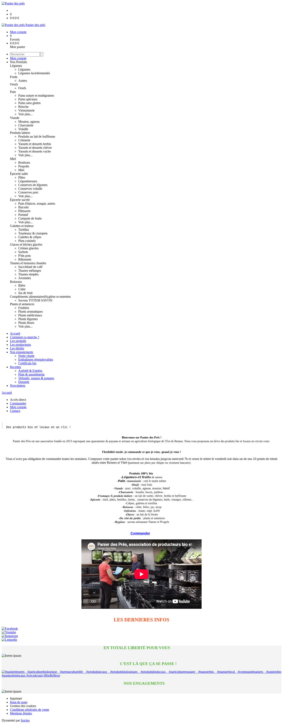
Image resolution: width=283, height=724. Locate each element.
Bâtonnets (24, 259)
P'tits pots (24, 255)
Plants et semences (22, 304)
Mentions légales (21, 713)
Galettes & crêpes (29, 237)
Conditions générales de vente (29, 709)
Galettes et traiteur (22, 226)
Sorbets (23, 252)
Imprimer (16, 698)
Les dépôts (17, 348)
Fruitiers (23, 308)
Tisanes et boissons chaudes (28, 263)
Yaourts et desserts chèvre (35, 147)
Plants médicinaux (30, 315)
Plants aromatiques (30, 311)
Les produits (18, 341)
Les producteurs (20, 344)
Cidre (21, 289)
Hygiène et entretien (57, 296)
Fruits (13, 77)
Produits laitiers (20, 132)
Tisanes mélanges (29, 270)
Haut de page (18, 702)
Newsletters (17, 385)
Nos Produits (18, 62)
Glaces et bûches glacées (26, 244)
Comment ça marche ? (24, 337)
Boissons (16, 281)
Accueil (15, 333)
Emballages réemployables (35, 359)
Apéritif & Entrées (30, 370)
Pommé (23, 214)
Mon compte (18, 58)
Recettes (15, 367)
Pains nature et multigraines (36, 95)
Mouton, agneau (29, 121)
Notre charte (26, 356)
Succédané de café (30, 267)
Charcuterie (25, 125)
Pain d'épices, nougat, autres (36, 203)
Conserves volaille (30, 188)
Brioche (23, 106)
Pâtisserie (24, 211)
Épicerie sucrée (20, 200)
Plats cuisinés (27, 241)
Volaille (23, 129)
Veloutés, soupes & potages (36, 378)
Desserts (23, 382)
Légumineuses (27, 181)
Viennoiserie (26, 110)
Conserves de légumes (32, 185)
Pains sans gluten (29, 103)
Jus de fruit (25, 293)
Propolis (23, 166)
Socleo (25, 720)
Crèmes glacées (28, 248)
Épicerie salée (19, 173)
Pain (13, 92)
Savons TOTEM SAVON (35, 300)
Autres (22, 80)
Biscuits (23, 207)
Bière (21, 285)
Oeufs (14, 84)
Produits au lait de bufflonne (36, 136)
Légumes (16, 65)
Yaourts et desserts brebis (34, 144)
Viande (14, 118)
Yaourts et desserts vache (34, 151)
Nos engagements (21, 352)
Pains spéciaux (27, 99)
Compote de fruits (30, 218)
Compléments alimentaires (27, 296)
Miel (13, 159)
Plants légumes (28, 319)
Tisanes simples (28, 274)
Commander (140, 533)
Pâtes (21, 177)
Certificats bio (27, 363)
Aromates (24, 278)
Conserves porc (28, 192)
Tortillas (23, 229)
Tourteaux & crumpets (32, 233)
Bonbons (24, 162)
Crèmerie (24, 140)
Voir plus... (25, 114)
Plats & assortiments (31, 374)
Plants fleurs (26, 322)
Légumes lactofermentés (34, 73)
